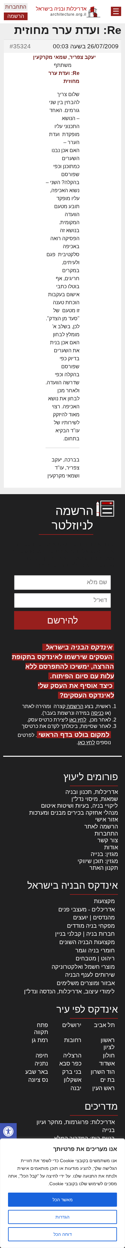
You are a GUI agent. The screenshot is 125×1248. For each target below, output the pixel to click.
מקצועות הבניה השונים (87, 942)
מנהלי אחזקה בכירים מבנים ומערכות (73, 813)
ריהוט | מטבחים (95, 958)
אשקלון (72, 1080)
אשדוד (107, 1063)
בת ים (107, 1080)
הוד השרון (103, 1072)
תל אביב (104, 1025)
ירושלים (71, 1025)
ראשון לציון (108, 1043)
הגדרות (62, 1216)
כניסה (97, 713)
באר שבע (36, 1072)
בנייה (108, 1130)
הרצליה (72, 1055)
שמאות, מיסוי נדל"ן (94, 799)
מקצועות (104, 901)
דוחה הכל (63, 1234)
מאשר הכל (63, 1199)
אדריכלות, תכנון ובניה (91, 792)
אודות (111, 847)
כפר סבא (70, 1063)
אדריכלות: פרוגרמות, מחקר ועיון (76, 1122)
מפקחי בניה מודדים (91, 926)
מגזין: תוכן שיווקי (98, 861)
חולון (109, 1055)
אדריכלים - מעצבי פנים (86, 909)
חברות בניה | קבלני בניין (85, 934)
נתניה (41, 1063)
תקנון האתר (103, 868)
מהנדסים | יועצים (94, 917)
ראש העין (103, 1088)
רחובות (72, 1040)
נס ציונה (38, 1080)
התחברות (15, 7)
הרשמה (15, 16)
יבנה (76, 1088)
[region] (62, 1193)
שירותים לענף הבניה (90, 975)
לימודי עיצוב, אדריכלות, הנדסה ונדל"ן (69, 991)
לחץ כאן (77, 719)
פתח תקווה (41, 1028)
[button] (8, 1131)
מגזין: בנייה (104, 854)
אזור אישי (106, 819)
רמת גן (40, 1040)
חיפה (42, 1055)
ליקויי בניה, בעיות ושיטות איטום (79, 806)
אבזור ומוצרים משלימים (86, 983)
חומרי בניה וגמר (95, 950)
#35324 (20, 46)
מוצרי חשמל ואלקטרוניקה (83, 967)
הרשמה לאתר (101, 826)
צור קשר (107, 840)
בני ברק (71, 1072)
